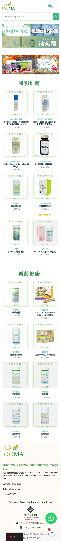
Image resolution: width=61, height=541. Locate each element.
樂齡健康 (41, 119)
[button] (4, 64)
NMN (12, 119)
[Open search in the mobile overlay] (30, 17)
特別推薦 (18, 119)
